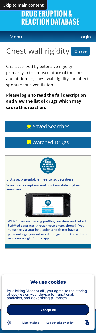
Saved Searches (50, 126)
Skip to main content (23, 5)
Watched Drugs (50, 142)
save (82, 51)
